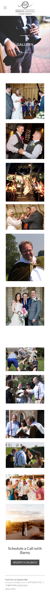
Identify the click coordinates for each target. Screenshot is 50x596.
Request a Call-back (25, 562)
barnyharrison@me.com (15, 582)
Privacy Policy (10, 588)
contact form (21, 585)
